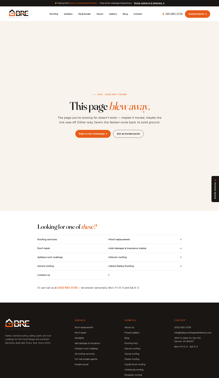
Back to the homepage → (93, 133)
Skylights (79, 338)
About (100, 13)
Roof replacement (120, 239)
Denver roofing (118, 257)
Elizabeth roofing (133, 375)
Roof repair (43, 248)
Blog (125, 13)
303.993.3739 (173, 14)
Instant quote (81, 364)
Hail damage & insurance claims (128, 248)
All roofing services (85, 353)
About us (129, 327)
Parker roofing (132, 359)
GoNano (68, 13)
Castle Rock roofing (135, 364)
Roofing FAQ (131, 343)
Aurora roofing (45, 265)
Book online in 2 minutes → (149, 3)
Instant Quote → (198, 13)
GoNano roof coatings (50, 257)
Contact (138, 13)
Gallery (113, 13)
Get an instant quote (128, 133)
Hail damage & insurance (87, 343)
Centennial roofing (134, 369)
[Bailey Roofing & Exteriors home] (19, 14)
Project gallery (132, 332)
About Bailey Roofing (122, 265)
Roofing (54, 13)
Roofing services (47, 239)
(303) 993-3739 (67, 287)
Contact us (43, 274)
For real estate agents (86, 359)
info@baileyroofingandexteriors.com (192, 332)
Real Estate (84, 13)
